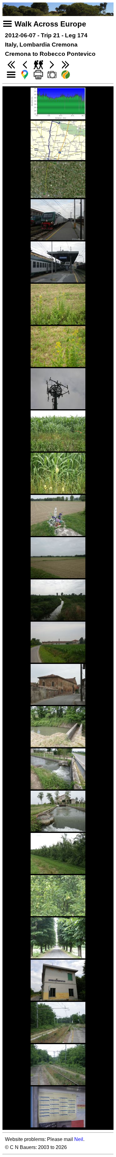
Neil (78, 1139)
